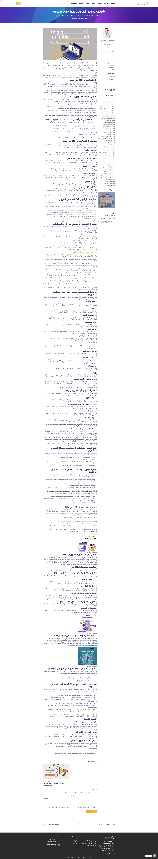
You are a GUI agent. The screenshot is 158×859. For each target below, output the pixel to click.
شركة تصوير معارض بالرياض (109, 162)
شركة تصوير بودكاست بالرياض (109, 148)
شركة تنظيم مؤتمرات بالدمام (109, 165)
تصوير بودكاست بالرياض (110, 122)
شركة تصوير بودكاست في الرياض (108, 150)
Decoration (111, 60)
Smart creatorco (74, 18)
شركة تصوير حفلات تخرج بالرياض (108, 156)
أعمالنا (87, 3)
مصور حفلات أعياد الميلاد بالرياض (108, 175)
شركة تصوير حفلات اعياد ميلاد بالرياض (107, 152)
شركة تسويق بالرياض (110, 142)
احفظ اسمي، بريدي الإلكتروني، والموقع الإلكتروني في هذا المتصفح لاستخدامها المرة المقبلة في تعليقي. (71, 807)
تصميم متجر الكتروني (110, 120)
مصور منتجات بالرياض (110, 179)
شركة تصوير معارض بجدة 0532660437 (110, 90)
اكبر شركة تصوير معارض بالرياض (108, 118)
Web (113, 69)
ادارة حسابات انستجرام (110, 97)
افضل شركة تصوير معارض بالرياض (108, 110)
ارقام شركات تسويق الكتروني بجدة (89, 753)
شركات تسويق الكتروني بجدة (60, 753)
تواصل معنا (74, 3)
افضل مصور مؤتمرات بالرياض (109, 116)
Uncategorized (110, 67)
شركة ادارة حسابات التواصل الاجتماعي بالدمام (106, 138)
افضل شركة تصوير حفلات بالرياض (108, 106)
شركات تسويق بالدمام (110, 128)
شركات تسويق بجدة (111, 130)
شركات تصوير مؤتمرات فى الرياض (108, 136)
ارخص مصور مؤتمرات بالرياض (109, 102)
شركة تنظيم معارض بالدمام (109, 167)
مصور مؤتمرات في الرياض (109, 183)
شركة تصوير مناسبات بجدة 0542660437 (109, 78)
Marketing (89, 15)
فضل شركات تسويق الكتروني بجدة (82, 99)
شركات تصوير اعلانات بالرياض (109, 132)
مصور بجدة (105, 173)
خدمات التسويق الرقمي (90, 840)
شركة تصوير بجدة (111, 144)
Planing (112, 65)
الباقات (93, 3)
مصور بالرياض (112, 173)
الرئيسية (113, 3)
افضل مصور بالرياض (110, 114)
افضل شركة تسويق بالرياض (109, 104)
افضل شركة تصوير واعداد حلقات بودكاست (106, 112)
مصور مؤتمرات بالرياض (110, 181)
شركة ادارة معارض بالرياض (109, 140)
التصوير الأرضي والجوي (91, 841)
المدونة (81, 3)
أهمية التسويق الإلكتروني (84, 252)
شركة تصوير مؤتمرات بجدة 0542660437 (109, 84)
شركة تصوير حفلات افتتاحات (109, 154)
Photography (111, 63)
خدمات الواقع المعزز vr (90, 845)
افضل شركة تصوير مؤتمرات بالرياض (107, 108)
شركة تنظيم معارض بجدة (109, 169)
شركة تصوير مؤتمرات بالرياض (109, 158)
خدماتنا (99, 3)
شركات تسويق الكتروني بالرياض (108, 124)
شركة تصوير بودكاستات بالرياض (108, 146)
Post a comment (91, 811)
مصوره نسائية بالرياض (110, 185)
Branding (112, 58)
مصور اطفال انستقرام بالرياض (109, 171)
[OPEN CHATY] (154, 855)
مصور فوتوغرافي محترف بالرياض (108, 177)
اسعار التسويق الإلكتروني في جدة (74, 753)
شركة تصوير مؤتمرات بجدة (109, 160)
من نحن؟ (106, 3)
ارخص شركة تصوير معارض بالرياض (108, 99)
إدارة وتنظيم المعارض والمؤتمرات (88, 843)
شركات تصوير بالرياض (110, 134)
